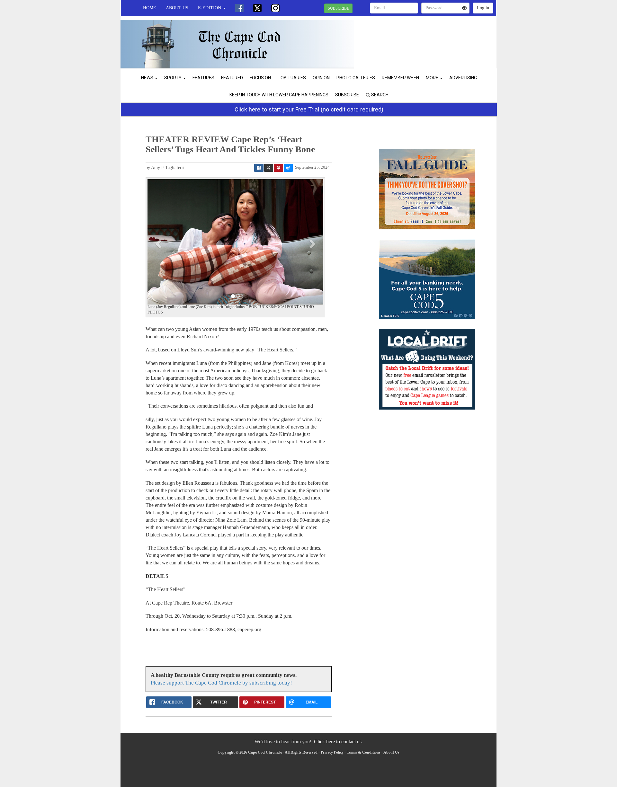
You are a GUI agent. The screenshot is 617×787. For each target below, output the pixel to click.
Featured (232, 77)
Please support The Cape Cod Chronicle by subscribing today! (221, 683)
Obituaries (293, 77)
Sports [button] (173, 77)
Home (149, 7)
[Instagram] (275, 8)
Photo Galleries (355, 77)
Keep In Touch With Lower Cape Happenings (278, 94)
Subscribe (347, 94)
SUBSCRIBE (338, 8)
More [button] (432, 77)
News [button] (147, 77)
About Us (177, 7)
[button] (159, 243)
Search (379, 94)
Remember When (400, 77)
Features (203, 77)
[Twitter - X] (257, 8)
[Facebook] (239, 8)
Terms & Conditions (363, 752)
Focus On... (262, 77)
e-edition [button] (210, 7)
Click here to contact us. (338, 741)
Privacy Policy (332, 752)
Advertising (463, 77)
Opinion (321, 77)
